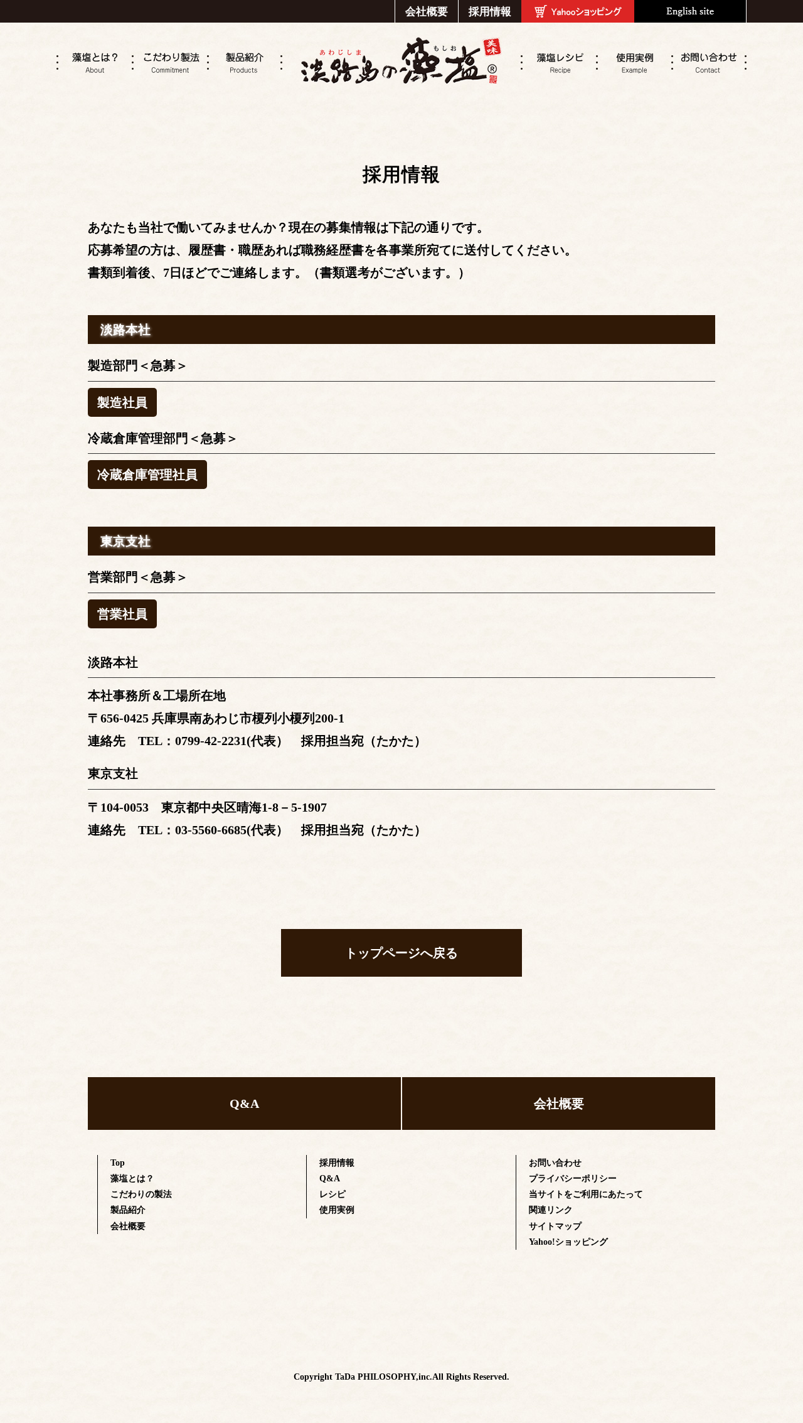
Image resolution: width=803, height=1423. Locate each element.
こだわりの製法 (141, 1194)
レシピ (332, 1194)
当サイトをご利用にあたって (586, 1194)
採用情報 (490, 11)
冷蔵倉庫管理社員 (147, 474)
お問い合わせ (555, 1163)
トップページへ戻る (401, 953)
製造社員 (122, 402)
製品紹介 (128, 1210)
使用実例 (336, 1210)
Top (117, 1163)
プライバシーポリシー (573, 1178)
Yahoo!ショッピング (568, 1242)
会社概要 (426, 11)
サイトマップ (555, 1226)
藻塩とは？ (132, 1178)
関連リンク (551, 1210)
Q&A (244, 1103)
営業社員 (122, 614)
